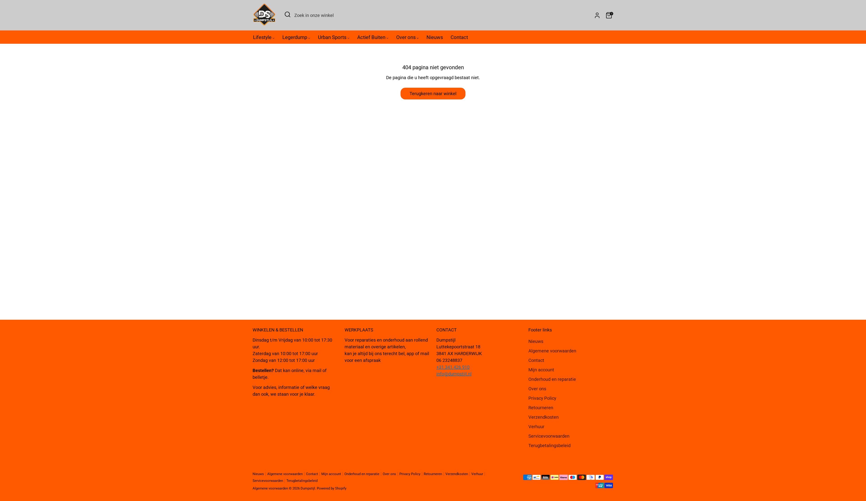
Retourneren (540, 407)
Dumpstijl (308, 488)
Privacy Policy (542, 398)
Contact (536, 360)
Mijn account (541, 369)
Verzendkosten (543, 417)
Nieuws (535, 341)
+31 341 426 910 (453, 367)
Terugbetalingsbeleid (549, 445)
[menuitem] (264, 38)
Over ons (537, 388)
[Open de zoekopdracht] (287, 14)
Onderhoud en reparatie (552, 379)
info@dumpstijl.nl (454, 374)
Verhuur (536, 426)
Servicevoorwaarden (548, 436)
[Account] (597, 15)
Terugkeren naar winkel (433, 93)
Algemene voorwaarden (552, 351)
